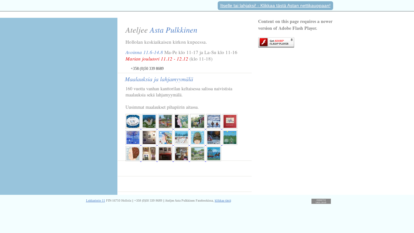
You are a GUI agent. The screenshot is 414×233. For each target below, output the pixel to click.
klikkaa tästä (223, 200)
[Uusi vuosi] (214, 143)
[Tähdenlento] (214, 127)
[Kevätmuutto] (213, 159)
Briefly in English (148, 184)
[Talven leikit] (182, 143)
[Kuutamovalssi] (230, 143)
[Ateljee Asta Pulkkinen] (133, 127)
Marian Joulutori (148, 168)
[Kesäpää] (166, 143)
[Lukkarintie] (198, 127)
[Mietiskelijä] (133, 159)
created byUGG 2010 (321, 201)
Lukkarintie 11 (95, 200)
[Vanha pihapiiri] (198, 159)
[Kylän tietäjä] (198, 143)
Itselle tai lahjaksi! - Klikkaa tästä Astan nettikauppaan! (275, 5)
